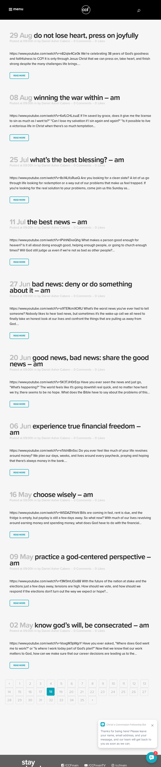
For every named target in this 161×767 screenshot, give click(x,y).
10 (113, 683)
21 (81, 691)
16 (30, 691)
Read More (19, 75)
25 (123, 691)
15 (19, 691)
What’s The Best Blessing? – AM (77, 159)
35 (82, 700)
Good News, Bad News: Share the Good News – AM (79, 360)
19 (61, 691)
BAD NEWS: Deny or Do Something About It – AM (71, 287)
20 (71, 691)
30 (30, 700)
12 (134, 683)
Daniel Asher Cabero (56, 41)
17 (40, 691)
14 (9, 691)
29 (19, 700)
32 (51, 700)
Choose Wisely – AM (63, 494)
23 (103, 691)
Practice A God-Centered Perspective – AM (80, 559)
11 (124, 683)
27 (144, 691)
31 (40, 700)
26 (134, 691)
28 (9, 700)
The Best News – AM (57, 221)
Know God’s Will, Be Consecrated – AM (92, 625)
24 (113, 691)
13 (144, 683)
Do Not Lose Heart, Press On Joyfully (86, 35)
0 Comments (82, 41)
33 (61, 700)
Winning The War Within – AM (77, 97)
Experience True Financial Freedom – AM (75, 429)
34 (72, 700)
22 (92, 691)
